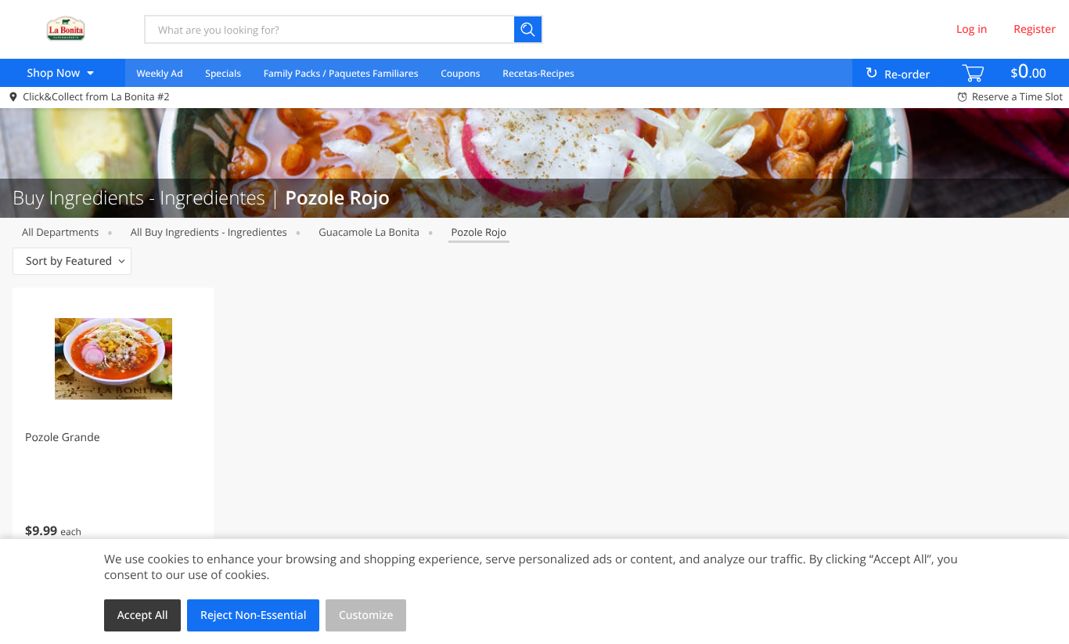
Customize (366, 615)
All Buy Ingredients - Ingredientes (209, 232)
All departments (60, 232)
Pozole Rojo (479, 232)
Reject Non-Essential (253, 615)
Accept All (142, 615)
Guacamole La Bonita (369, 232)
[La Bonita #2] (65, 29)
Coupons (460, 73)
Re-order (907, 74)
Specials (223, 73)
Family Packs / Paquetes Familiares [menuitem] (341, 73)
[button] (113, 426)
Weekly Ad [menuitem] (159, 73)
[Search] (528, 29)
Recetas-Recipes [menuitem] (538, 73)
